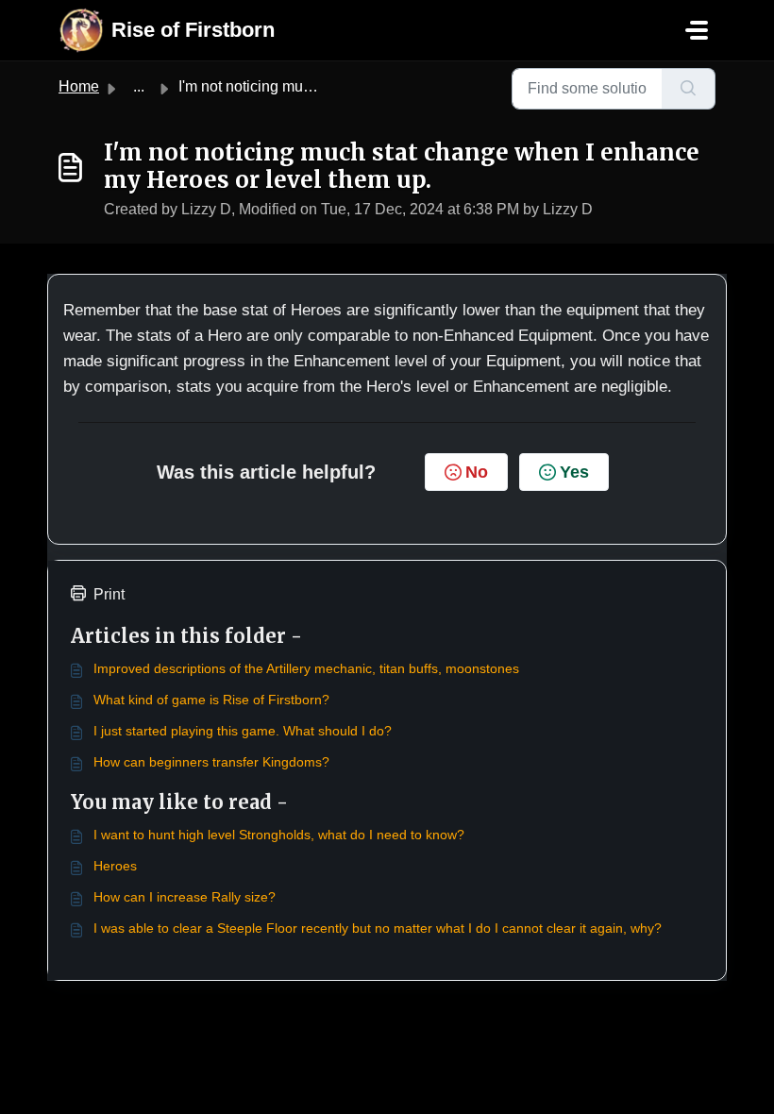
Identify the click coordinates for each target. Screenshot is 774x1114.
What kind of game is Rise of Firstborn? (211, 699)
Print (109, 594)
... (138, 86)
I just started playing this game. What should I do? (242, 730)
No (476, 472)
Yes (574, 472)
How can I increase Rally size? (184, 896)
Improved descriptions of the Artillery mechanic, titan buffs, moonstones (306, 668)
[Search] (688, 89)
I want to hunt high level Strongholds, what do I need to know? (278, 834)
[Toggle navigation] (696, 30)
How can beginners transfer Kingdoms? (211, 761)
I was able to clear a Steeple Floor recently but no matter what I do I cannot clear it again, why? (377, 928)
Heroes (115, 865)
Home (79, 86)
